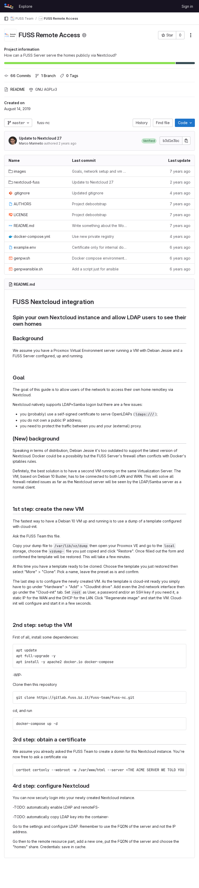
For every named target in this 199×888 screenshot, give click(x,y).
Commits (20, 75)
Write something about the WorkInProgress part (99, 225)
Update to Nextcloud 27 (40, 138)
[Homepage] (9, 6)
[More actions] (191, 35)
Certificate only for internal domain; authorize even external (99, 247)
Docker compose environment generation (99, 258)
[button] (149, 140)
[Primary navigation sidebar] (6, 18)
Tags (72, 75)
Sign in (187, 6)
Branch (48, 75)
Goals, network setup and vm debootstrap (99, 171)
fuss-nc (43, 122)
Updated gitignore (87, 193)
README (17, 89)
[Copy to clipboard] (180, 650)
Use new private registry (93, 236)
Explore (25, 6)
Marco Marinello (31, 143)
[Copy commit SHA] (186, 140)
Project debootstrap (89, 204)
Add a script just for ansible (95, 269)
